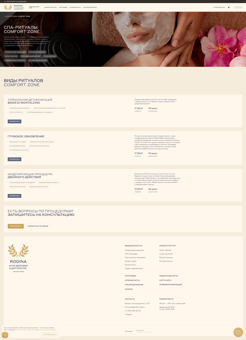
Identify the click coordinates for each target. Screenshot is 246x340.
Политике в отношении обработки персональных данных (37, 330)
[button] (16, 226)
